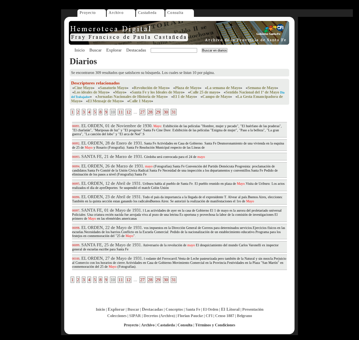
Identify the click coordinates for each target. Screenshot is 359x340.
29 (158, 112)
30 (166, 112)
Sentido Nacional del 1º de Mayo (252, 92)
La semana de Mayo (223, 88)
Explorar (114, 50)
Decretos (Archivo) (159, 316)
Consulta (175, 12)
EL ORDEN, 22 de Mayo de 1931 (111, 227)
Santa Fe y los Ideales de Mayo (157, 92)
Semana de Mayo (262, 88)
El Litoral (230, 309)
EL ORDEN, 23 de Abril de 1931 (111, 196)
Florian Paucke (190, 316)
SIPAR (135, 316)
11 (120, 112)
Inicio (79, 50)
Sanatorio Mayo (113, 88)
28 (150, 112)
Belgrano (244, 316)
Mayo (120, 92)
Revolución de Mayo (151, 88)
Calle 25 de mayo (204, 92)
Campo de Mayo (216, 96)
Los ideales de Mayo (91, 92)
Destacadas (136, 50)
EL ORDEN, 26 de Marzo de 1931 (112, 166)
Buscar (95, 50)
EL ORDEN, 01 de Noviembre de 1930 (116, 125)
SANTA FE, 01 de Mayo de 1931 (111, 210)
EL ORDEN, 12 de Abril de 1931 (111, 183)
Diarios (83, 61)
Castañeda (147, 12)
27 (142, 112)
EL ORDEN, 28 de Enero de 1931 (111, 143)
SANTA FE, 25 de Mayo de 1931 (111, 244)
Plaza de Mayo (187, 88)
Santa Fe (193, 309)
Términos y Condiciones (215, 325)
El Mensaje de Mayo (105, 101)
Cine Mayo (83, 88)
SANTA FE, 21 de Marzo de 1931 (111, 156)
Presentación (253, 309)
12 (128, 112)
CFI (209, 316)
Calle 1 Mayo (140, 101)
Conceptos (174, 309)
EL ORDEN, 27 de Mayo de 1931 (111, 258)
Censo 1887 (224, 316)
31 (173, 112)
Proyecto (88, 12)
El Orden (210, 309)
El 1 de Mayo (184, 96)
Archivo (116, 12)
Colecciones (117, 316)
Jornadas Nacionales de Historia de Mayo (131, 96)
